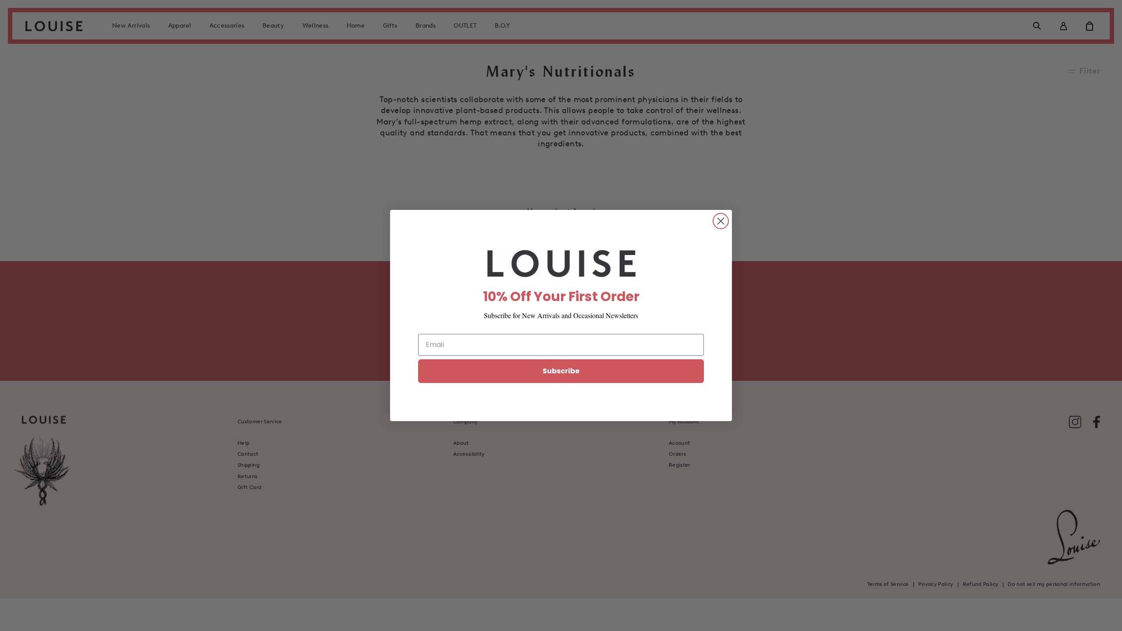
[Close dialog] (720, 221)
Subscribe (561, 371)
